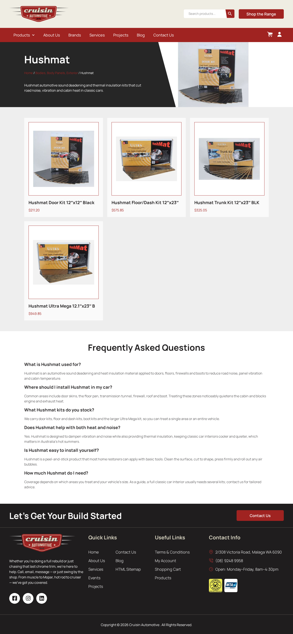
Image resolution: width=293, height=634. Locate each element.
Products (22, 35)
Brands (74, 35)
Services (97, 35)
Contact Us (163, 35)
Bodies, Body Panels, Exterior (56, 73)
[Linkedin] (41, 598)
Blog (141, 35)
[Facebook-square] (14, 598)
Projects (120, 35)
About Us (51, 35)
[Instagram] (28, 598)
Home (28, 73)
